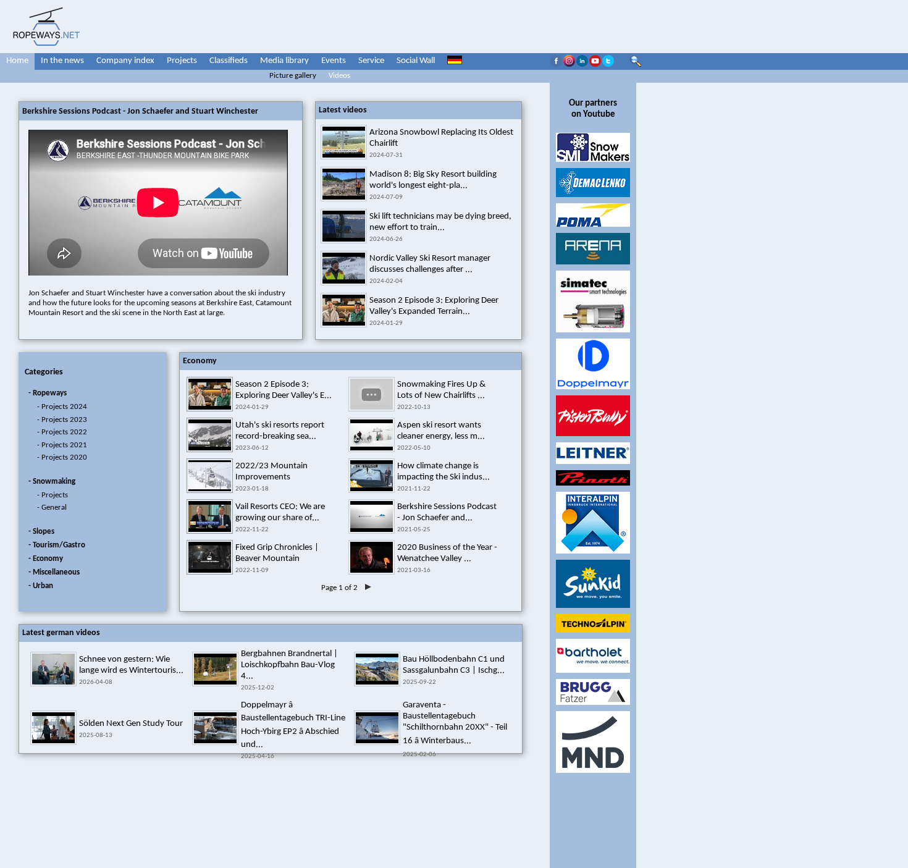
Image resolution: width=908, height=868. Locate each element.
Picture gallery (292, 76)
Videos (339, 76)
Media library (284, 60)
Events (333, 60)
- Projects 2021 (62, 445)
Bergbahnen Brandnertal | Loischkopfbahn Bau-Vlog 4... (289, 665)
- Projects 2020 (62, 457)
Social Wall (416, 60)
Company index (125, 60)
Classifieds (228, 60)
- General (52, 508)
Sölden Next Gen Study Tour (131, 723)
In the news (62, 60)
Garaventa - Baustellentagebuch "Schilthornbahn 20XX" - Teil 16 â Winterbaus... (455, 723)
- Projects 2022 (62, 432)
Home (17, 60)
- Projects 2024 (62, 407)
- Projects (52, 495)
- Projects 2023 (62, 420)
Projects (182, 60)
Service (371, 60)
